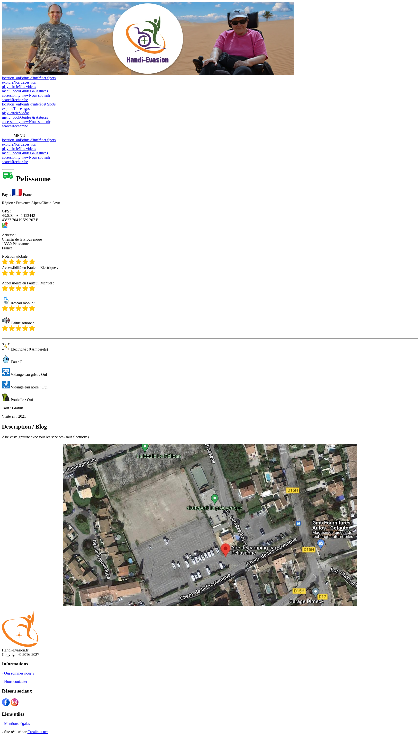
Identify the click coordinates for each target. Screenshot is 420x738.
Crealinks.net (37, 732)
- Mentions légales (16, 723)
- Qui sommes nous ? (18, 673)
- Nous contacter (14, 681)
